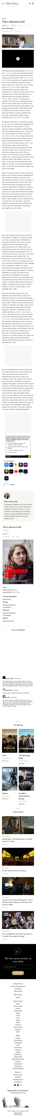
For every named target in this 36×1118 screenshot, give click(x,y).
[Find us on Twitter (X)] (21, 1085)
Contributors (18, 1082)
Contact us (18, 1077)
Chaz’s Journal (18, 1040)
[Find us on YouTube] (18, 1085)
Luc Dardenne (9, 73)
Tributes (18, 1052)
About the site (18, 1075)
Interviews (18, 1049)
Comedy (18, 1008)
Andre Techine (21, 312)
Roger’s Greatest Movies (18, 986)
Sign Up (18, 997)
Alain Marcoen (7, 599)
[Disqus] (18, 696)
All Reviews (18, 988)
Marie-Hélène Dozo (8, 621)
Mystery (18, 1020)
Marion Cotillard (10, 87)
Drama (13, 25)
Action (18, 1003)
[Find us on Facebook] (15, 1085)
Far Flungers (18, 1047)
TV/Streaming (18, 1064)
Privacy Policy (18, 1114)
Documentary (18, 1010)
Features (18, 1061)
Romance (18, 1024)
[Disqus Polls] (18, 655)
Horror (18, 1015)
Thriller (18, 1031)
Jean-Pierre (30, 71)
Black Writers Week (18, 1059)
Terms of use (18, 1112)
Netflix (18, 1022)
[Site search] (30, 3)
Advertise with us (18, 1079)
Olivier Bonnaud (11, 136)
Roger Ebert (18, 1066)
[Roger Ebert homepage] (10, 3)
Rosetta (5, 99)
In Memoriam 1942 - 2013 (18, 1092)
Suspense (18, 1029)
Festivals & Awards (18, 1068)
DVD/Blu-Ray (18, 1054)
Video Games (18, 1056)
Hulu (18, 1017)
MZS (18, 1045)
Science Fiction (18, 1027)
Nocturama (6, 319)
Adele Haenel (17, 117)
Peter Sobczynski (7, 28)
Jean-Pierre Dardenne (9, 605)
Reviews (4, 18)
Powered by (6, 484)
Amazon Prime (18, 1006)
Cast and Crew (18, 991)
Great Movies (18, 1042)
